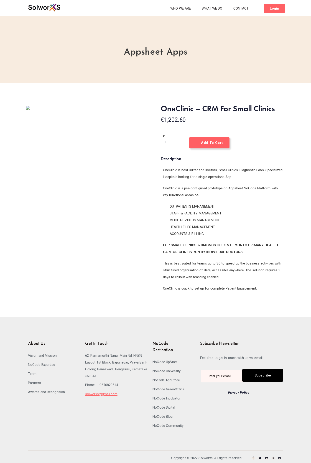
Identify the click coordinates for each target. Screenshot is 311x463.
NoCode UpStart (165, 362)
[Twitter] (259, 458)
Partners (34, 383)
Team (32, 374)
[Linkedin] (266, 458)
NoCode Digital (164, 407)
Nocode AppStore (166, 380)
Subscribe (263, 375)
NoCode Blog (163, 417)
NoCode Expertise (41, 365)
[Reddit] (279, 458)
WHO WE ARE (180, 8)
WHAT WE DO (212, 8)
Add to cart (212, 143)
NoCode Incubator (167, 398)
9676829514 (108, 385)
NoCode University (167, 371)
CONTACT (241, 8)
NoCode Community (168, 426)
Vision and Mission (42, 356)
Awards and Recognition (46, 392)
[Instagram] (273, 458)
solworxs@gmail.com (101, 394)
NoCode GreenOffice (168, 389)
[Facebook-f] (253, 458)
